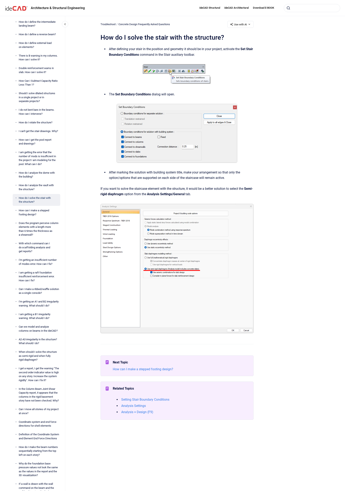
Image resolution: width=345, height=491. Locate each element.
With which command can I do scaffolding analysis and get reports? (34, 247)
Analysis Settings (133, 406)
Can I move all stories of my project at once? (39, 411)
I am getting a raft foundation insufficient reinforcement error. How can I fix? (36, 276)
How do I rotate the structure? (35, 122)
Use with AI (240, 24)
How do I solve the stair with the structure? (35, 199)
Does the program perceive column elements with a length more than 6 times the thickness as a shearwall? (38, 229)
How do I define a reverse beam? (37, 34)
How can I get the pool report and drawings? (35, 141)
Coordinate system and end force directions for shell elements (37, 423)
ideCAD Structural (209, 7)
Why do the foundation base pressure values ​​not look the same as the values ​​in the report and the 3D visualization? (38, 469)
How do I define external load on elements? (35, 44)
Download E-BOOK (263, 7)
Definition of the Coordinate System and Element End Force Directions (39, 436)
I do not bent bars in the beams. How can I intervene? (36, 111)
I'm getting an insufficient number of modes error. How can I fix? (38, 261)
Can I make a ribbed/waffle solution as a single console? (39, 291)
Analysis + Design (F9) (137, 412)
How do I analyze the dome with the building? (37, 174)
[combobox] (312, 8)
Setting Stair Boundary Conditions (145, 399)
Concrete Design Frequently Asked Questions (144, 24)
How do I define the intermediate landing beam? (37, 23)
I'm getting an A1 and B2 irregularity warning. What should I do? (39, 303)
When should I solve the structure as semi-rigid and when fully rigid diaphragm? (38, 355)
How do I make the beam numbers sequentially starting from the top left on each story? (38, 451)
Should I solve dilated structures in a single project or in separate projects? (37, 97)
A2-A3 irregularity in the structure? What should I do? (38, 341)
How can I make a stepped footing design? (34, 212)
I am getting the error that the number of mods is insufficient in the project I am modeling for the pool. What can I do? (37, 158)
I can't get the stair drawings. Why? (38, 131)
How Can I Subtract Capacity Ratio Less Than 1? (38, 82)
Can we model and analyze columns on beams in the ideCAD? (38, 328)
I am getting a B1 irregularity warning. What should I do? (34, 316)
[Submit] (288, 8)
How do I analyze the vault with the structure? (36, 187)
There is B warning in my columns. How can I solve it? (38, 57)
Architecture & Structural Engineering (58, 8)
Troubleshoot (108, 24)
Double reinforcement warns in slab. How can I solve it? (36, 70)
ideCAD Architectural (236, 7)
